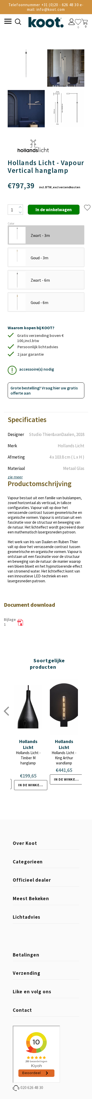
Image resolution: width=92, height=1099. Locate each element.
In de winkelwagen (32, 785)
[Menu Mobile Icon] (7, 22)
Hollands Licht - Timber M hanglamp (28, 757)
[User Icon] (71, 22)
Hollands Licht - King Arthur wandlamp (64, 757)
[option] (26, 88)
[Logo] (45, 21)
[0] (78, 22)
